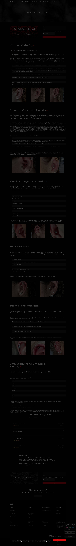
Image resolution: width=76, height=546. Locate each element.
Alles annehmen (59, 539)
